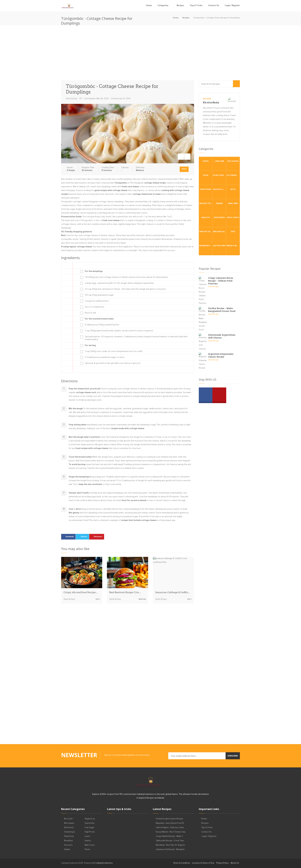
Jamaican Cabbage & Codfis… (172, 592)
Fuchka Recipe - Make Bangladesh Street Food (221, 310)
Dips (233, 232)
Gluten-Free (219, 246)
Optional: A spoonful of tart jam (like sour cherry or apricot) (112, 363)
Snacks (88, 841)
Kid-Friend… (69, 828)
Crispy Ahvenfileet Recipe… (80, 592)
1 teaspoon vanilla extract (97, 301)
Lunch (87, 836)
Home (149, 6)
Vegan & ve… (90, 819)
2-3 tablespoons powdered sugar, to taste (104, 357)
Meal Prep (233, 204)
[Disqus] (127, 650)
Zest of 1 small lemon (94, 307)
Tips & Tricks (196, 6)
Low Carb (219, 161)
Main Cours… (90, 845)
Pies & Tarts (233, 218)
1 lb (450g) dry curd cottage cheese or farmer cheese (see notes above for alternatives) (126, 277)
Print (184, 169)
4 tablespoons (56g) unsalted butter (102, 325)
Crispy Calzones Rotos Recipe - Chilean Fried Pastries (220, 280)
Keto (233, 190)
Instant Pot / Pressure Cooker (205, 204)
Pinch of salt (90, 313)
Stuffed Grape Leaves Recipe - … (171, 819)
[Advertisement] (150, 54)
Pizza (205, 176)
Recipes (180, 6)
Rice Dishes (233, 161)
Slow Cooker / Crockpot (219, 176)
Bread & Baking (233, 246)
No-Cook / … (69, 819)
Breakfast (68, 841)
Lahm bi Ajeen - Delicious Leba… (170, 828)
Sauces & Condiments (219, 190)
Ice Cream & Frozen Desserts (233, 176)
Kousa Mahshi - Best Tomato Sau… (171, 832)
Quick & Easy (71, 99)
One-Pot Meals (205, 232)
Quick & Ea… (90, 823)
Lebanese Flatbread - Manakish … (171, 850)
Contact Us (213, 6)
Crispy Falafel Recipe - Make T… (170, 836)
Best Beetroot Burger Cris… (125, 592)
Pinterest (98, 537)
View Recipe (213, 287)
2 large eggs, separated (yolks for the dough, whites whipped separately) (119, 283)
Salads (67, 850)
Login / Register (232, 6)
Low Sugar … (90, 828)
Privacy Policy (222, 863)
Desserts (68, 845)
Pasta (87, 850)
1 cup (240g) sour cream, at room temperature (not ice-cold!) (114, 352)
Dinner (219, 204)
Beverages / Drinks (205, 246)
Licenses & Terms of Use (203, 863)
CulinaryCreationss (104, 863)
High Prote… (90, 832)
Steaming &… (70, 832)
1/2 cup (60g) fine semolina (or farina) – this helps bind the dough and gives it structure (125, 289)
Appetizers (205, 190)
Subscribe (232, 755)
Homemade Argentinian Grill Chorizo (221, 336)
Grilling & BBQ (219, 232)
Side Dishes (219, 218)
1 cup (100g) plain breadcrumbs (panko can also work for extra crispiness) (119, 331)
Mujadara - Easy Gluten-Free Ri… (170, 823)
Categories (163, 6)
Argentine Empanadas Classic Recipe (220, 355)
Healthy (205, 218)
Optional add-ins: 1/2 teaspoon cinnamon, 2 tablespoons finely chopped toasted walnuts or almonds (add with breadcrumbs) (136, 338)
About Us (235, 863)
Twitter (83, 537)
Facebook (70, 537)
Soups (206, 161)
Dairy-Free (69, 836)
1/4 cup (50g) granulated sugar (99, 295)
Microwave (69, 823)
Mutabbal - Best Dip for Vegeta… (171, 845)
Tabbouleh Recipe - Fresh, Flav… (170, 841)
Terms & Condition (181, 863)
